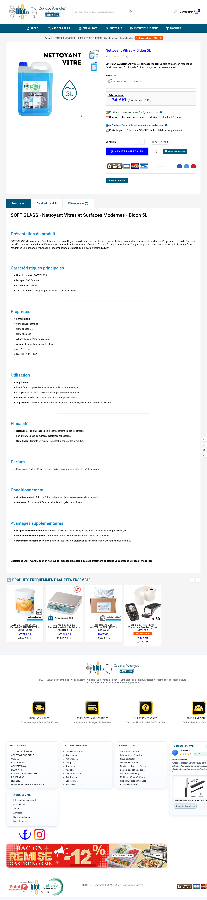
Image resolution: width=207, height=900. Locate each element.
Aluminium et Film (74, 751)
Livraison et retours (129, 762)
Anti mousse (72, 759)
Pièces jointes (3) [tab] (78, 203)
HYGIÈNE (15, 781)
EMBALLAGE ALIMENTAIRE (24, 773)
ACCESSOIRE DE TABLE (22, 755)
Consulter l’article (185, 806)
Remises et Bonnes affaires (133, 766)
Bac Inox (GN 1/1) (74, 781)
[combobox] (151, 81)
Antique (69, 762)
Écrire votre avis (118, 180)
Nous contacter (127, 759)
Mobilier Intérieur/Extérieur (132, 777)
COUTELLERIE (18, 762)
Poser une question (176, 151)
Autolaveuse (71, 777)
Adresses (17, 813)
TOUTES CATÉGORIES (21, 751)
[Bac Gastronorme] (86, 856)
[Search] (130, 12)
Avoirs (16, 808)
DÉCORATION (17, 770)
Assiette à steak (73, 773)
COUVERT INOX (18, 766)
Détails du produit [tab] (47, 203)
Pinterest (193, 166)
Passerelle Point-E (128, 784)
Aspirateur (70, 766)
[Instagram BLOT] (39, 834)
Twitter (186, 166)
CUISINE (15, 759)
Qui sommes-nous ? (129, 751)
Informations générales (131, 755)
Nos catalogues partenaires (133, 781)
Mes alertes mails (21, 821)
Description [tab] (18, 203)
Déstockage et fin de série (132, 770)
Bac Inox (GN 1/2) (74, 784)
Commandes (19, 804)
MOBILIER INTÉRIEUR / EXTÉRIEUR (27, 784)
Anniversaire (71, 755)
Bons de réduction (21, 817)
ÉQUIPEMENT (17, 777)
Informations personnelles (25, 800)
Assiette (70, 770)
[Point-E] (36, 886)
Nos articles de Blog (129, 773)
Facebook (179, 166)
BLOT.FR (86, 885)
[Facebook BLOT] (25, 834)
